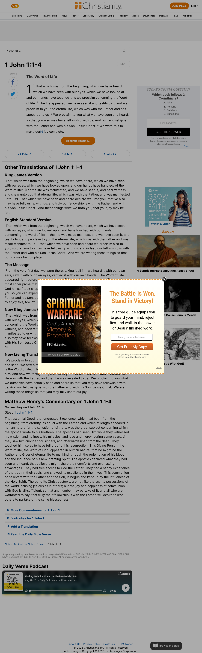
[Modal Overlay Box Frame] (101, 326)
